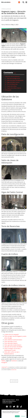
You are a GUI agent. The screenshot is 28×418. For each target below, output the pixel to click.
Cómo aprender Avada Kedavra (12, 345)
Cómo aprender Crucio (10, 341)
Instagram (4, 362)
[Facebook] (6, 406)
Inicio (17, 400)
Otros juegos (6, 9)
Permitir (17, 416)
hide (15, 73)
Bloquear (23, 416)
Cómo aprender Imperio (10, 343)
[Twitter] (14, 406)
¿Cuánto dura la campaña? (11, 334)
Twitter (3, 361)
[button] (23, 2)
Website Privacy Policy (8, 400)
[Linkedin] (17, 406)
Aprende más (13, 369)
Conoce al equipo (7, 403)
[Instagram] (10, 406)
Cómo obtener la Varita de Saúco (13, 340)
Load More (14, 381)
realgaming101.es (4, 367)
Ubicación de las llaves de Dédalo (13, 347)
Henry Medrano (6, 24)
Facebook (14, 361)
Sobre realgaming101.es (9, 401)
